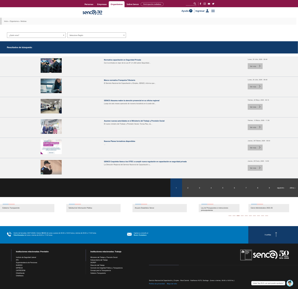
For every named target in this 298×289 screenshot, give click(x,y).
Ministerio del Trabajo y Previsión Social (103, 257)
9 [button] (262, 215)
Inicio (6, 21)
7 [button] (254, 215)
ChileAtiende (20, 273)
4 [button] (242, 215)
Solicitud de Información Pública (80, 208)
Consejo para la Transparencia (100, 270)
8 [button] (258, 215)
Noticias (23, 21)
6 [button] (250, 215)
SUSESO (19, 265)
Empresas (102, 4)
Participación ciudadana (152, 4)
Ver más (253, 66)
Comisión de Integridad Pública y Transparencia (106, 268)
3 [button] (238, 215)
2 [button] (234, 215)
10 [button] (266, 215)
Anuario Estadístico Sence (144, 208)
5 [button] (246, 215)
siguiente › (281, 188)
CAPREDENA (20, 270)
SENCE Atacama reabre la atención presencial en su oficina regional (131, 100)
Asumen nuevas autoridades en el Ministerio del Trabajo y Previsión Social (134, 121)
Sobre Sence (133, 4)
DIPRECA (19, 268)
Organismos (117, 4)
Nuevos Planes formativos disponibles (119, 141)
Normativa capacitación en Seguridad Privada (122, 59)
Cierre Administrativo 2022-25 (262, 208)
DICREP (93, 262)
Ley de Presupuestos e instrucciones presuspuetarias (214, 209)
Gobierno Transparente (11, 208)
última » (293, 188)
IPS (17, 260)
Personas (89, 4)
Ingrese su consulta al (141, 234)
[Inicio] (99, 12)
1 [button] (230, 215)
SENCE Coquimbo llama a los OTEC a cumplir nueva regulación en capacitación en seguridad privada (145, 161)
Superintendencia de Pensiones (26, 262)
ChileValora (19, 275)
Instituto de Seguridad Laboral (26, 257)
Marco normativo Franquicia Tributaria (119, 80)
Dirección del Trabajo (97, 265)
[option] (33, 208)
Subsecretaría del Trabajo (99, 260)
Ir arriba (268, 234)
